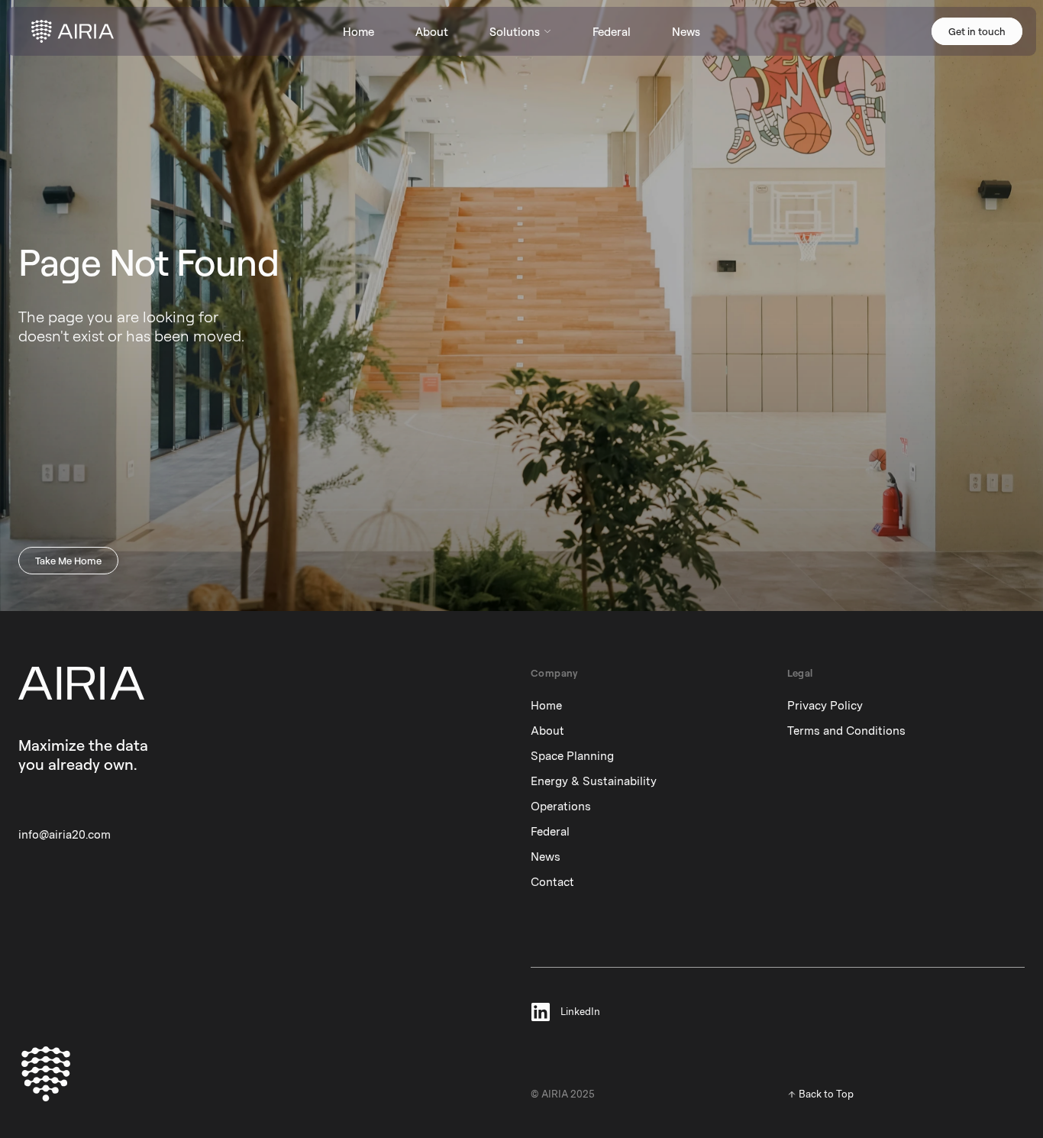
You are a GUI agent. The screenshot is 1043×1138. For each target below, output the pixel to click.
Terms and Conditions (846, 731)
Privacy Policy (825, 706)
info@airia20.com (64, 835)
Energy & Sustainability (594, 781)
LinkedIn (580, 1012)
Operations (561, 806)
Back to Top (826, 1094)
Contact (552, 882)
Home (546, 706)
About (547, 731)
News (545, 857)
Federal (550, 832)
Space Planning (572, 756)
